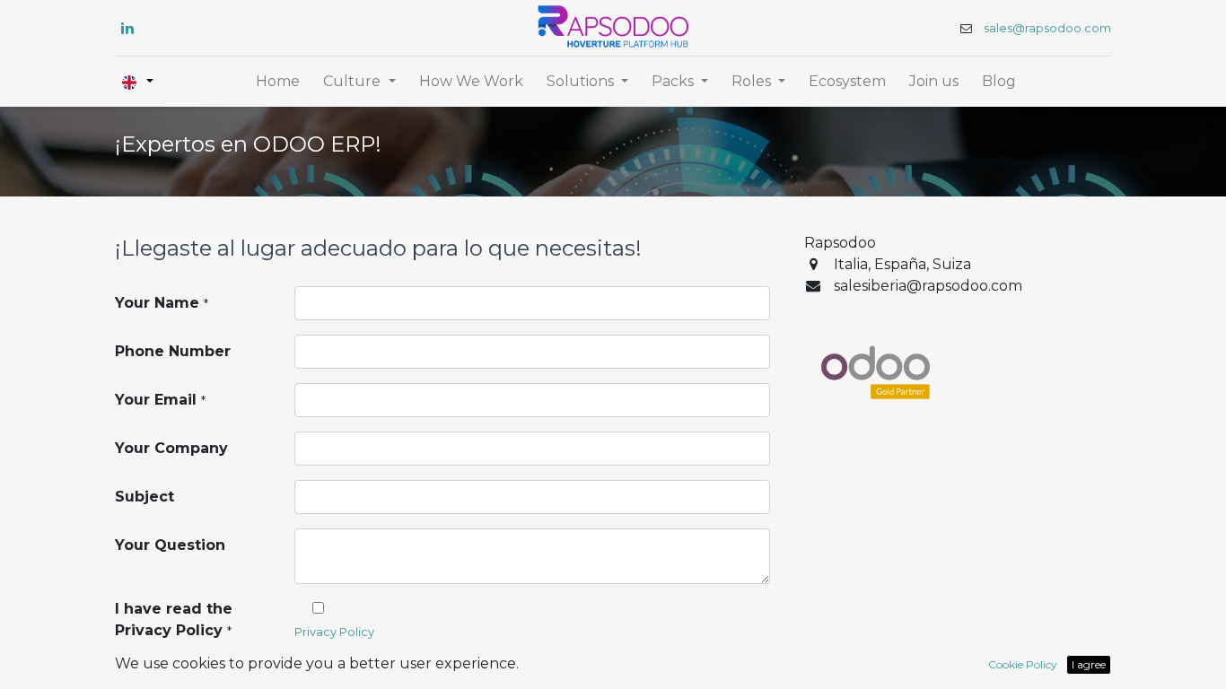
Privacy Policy (334, 632)
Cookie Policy (1022, 664)
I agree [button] (1089, 664)
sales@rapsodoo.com (1047, 28)
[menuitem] (278, 82)
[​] (127, 28)
